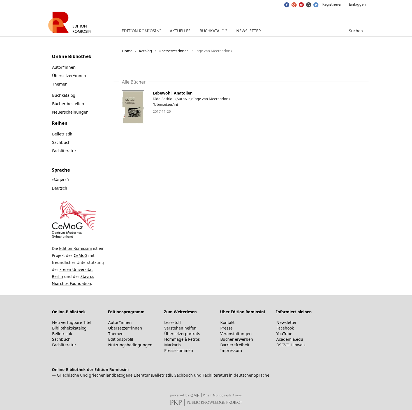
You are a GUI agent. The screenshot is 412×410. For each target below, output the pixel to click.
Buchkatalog (213, 30)
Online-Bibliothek (69, 311)
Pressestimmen (178, 350)
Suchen (355, 30)
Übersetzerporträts (182, 333)
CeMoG (80, 255)
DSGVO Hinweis (290, 344)
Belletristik (62, 134)
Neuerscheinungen (70, 112)
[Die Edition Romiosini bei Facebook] (286, 3)
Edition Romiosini (141, 30)
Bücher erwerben (236, 339)
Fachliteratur (64, 150)
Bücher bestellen (68, 103)
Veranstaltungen (236, 333)
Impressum (231, 350)
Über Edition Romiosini (242, 311)
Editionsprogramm (126, 311)
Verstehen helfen (180, 328)
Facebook (285, 328)
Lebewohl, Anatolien (173, 93)
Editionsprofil (120, 339)
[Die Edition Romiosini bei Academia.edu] (308, 3)
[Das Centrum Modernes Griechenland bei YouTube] (301, 3)
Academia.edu (289, 339)
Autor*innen (64, 67)
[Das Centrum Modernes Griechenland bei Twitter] (315, 3)
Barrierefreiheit (234, 344)
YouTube (284, 333)
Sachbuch (61, 142)
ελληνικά (60, 179)
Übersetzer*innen (174, 50)
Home (127, 50)
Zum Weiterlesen (180, 311)
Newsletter (248, 30)
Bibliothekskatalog (69, 328)
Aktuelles (180, 30)
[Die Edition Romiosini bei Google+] (293, 3)
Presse (226, 328)
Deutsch (59, 188)
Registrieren (332, 4)
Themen (60, 84)
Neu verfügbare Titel (71, 322)
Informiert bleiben (294, 311)
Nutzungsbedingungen (130, 344)
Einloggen (357, 4)
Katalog (145, 50)
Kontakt (227, 322)
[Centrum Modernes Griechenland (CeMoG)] (74, 237)
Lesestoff (172, 322)
